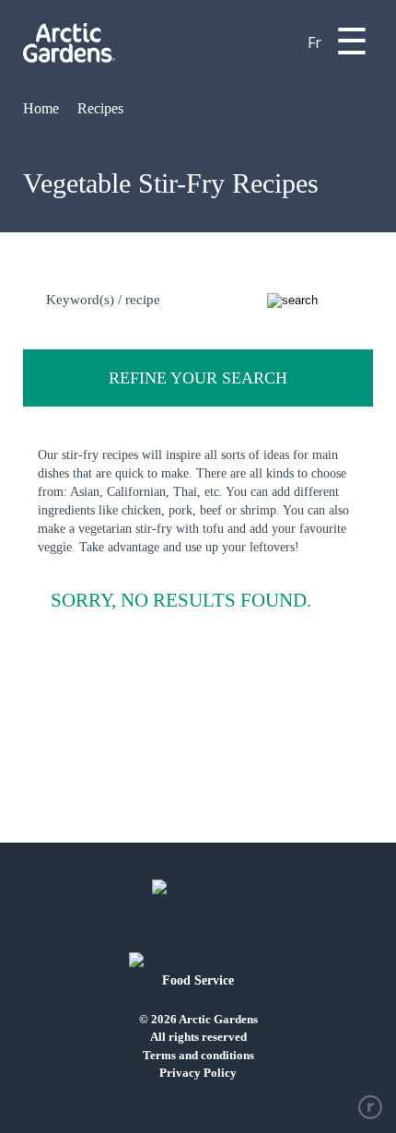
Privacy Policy (198, 1073)
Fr (314, 42)
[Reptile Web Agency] (370, 1107)
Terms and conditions (198, 1055)
